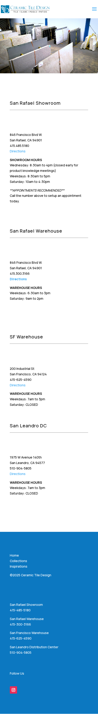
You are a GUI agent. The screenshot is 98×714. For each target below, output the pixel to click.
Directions (18, 151)
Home (14, 555)
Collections (18, 561)
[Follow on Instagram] (13, 690)
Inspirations (18, 566)
